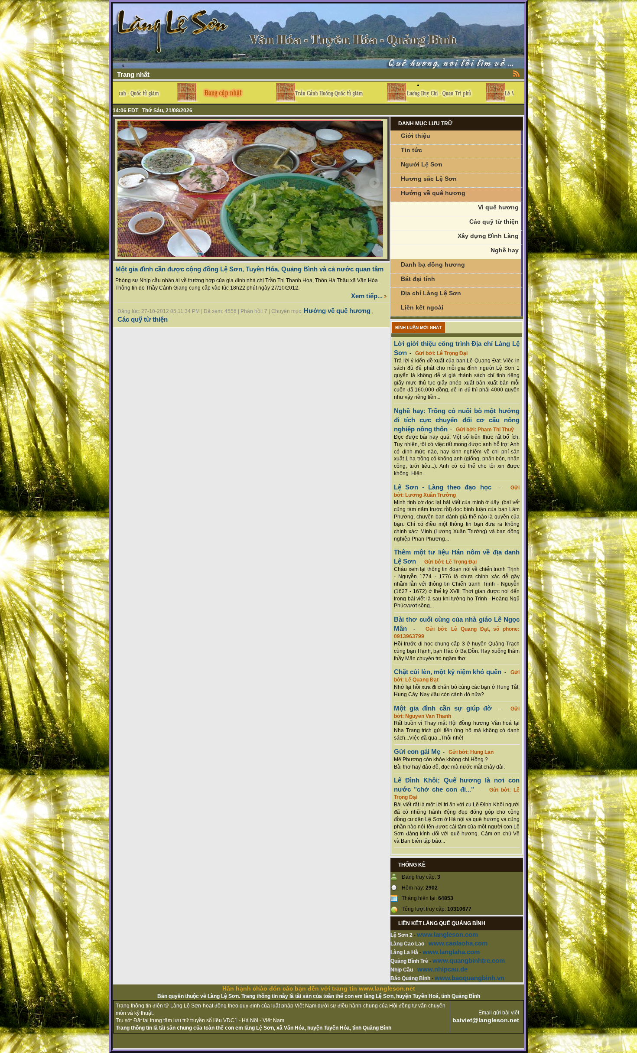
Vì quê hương (498, 207)
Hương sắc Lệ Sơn (429, 178)
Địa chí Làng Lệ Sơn (431, 293)
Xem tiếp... (367, 296)
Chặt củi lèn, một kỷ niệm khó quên (447, 671)
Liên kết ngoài (422, 307)
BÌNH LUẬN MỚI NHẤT (418, 327)
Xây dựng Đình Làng (488, 235)
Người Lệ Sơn (421, 164)
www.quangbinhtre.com (468, 960)
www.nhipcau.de (442, 969)
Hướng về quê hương (337, 310)
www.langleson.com (447, 934)
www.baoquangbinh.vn (469, 977)
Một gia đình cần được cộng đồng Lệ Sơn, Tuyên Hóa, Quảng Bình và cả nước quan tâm (249, 269)
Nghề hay (505, 250)
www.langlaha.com (451, 951)
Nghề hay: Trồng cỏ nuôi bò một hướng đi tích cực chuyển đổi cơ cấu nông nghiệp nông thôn (457, 420)
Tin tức (411, 150)
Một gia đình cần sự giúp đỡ (443, 708)
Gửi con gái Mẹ (417, 751)
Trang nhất (133, 74)
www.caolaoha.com (458, 943)
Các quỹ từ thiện (142, 319)
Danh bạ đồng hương (433, 264)
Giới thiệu (415, 135)
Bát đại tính (418, 278)
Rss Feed (516, 73)
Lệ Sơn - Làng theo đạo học (442, 487)
